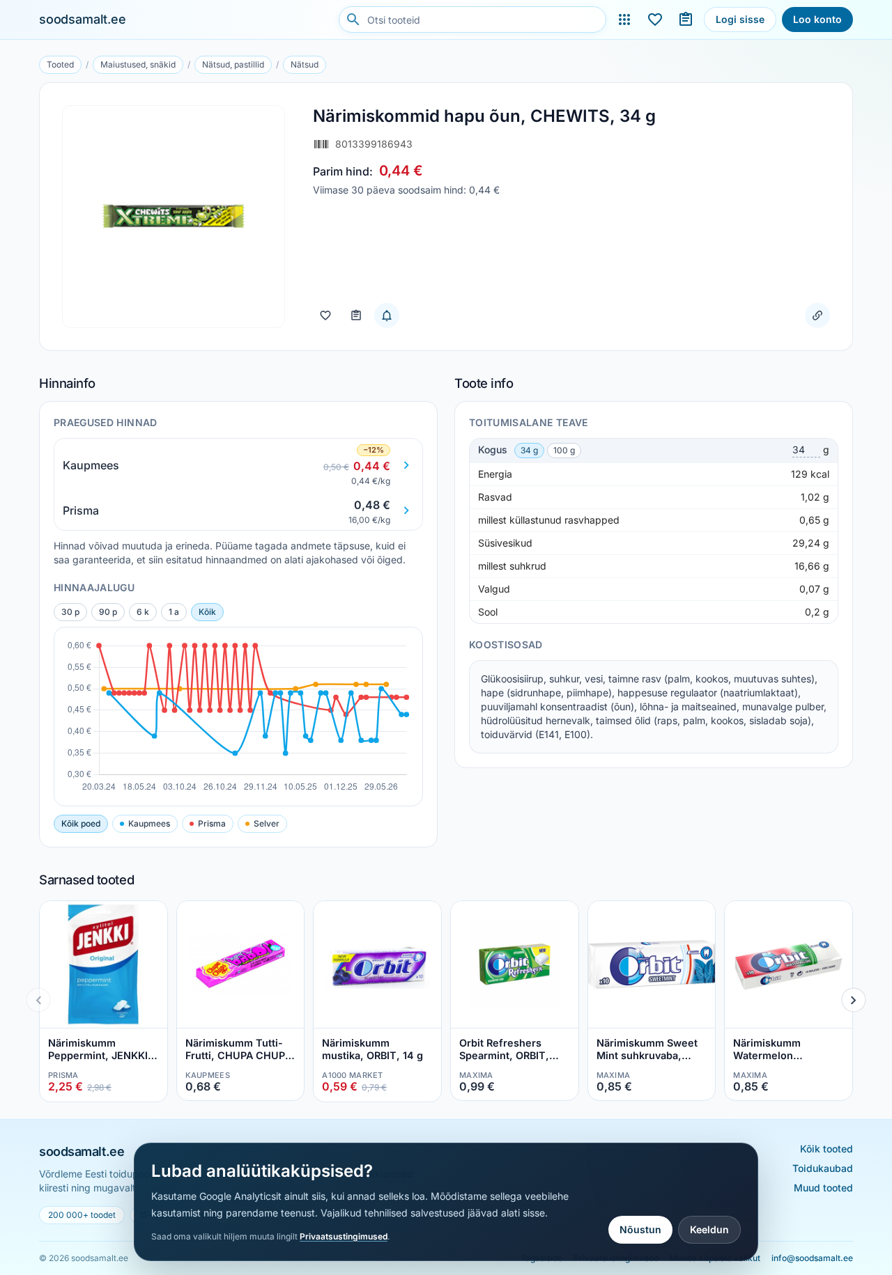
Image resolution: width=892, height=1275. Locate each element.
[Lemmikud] (655, 19)
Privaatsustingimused (343, 1236)
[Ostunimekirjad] (685, 19)
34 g (529, 450)
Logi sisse (740, 19)
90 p (108, 612)
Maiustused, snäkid (138, 64)
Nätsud (304, 64)
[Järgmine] (853, 999)
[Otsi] (353, 19)
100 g (564, 450)
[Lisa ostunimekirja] (356, 315)
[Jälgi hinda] (386, 315)
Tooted (60, 64)
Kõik (207, 612)
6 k (143, 612)
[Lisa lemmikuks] (325, 315)
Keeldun (709, 1229)
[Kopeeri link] (817, 315)
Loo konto (817, 19)
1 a (174, 612)
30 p (70, 612)
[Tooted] (624, 19)
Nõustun (640, 1229)
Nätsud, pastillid (233, 64)
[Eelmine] (38, 999)
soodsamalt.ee (82, 19)
